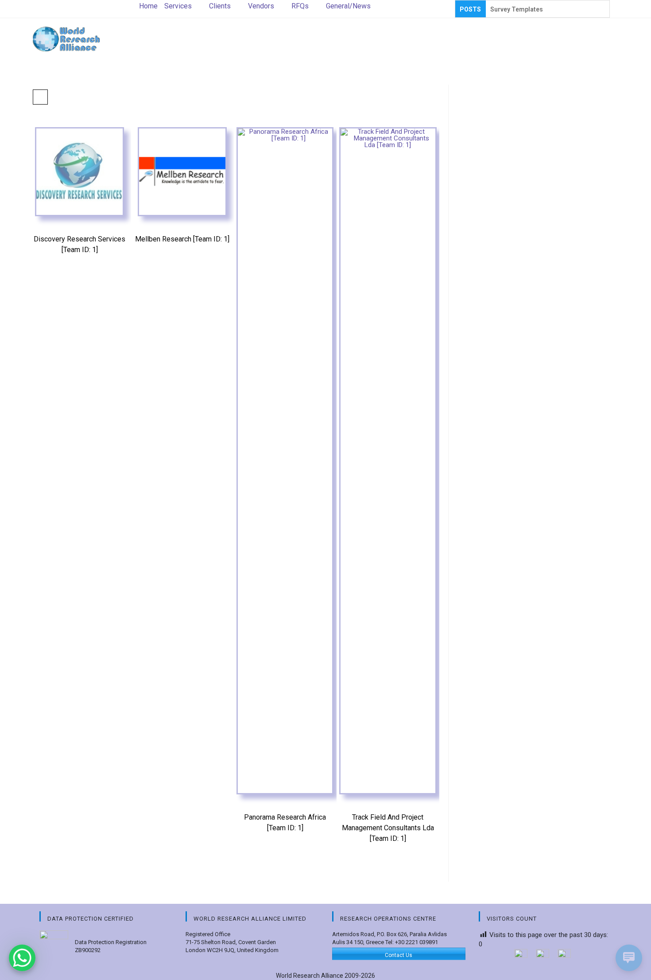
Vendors (261, 6)
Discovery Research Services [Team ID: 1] (79, 244)
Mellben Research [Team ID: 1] (182, 239)
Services (178, 6)
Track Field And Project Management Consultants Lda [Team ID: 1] (388, 828)
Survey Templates (516, 9)
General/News (348, 6)
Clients (220, 6)
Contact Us (398, 955)
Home (148, 6)
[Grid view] (40, 97)
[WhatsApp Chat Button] (22, 958)
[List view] (59, 97)
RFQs (300, 6)
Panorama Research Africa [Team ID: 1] (285, 822)
